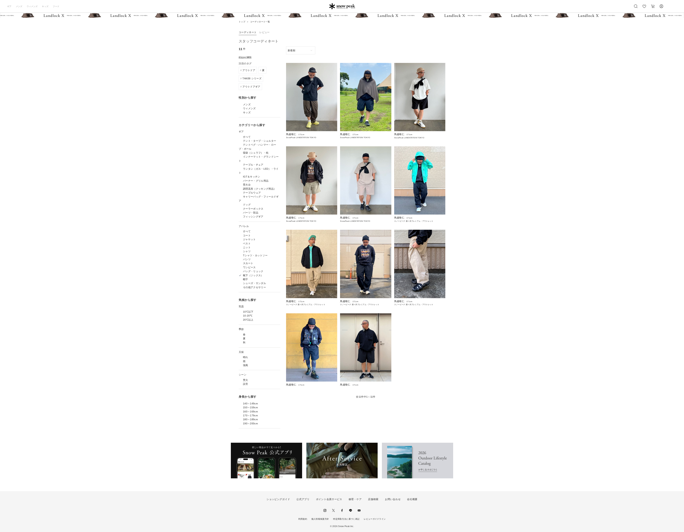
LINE (350, 510)
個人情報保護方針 (320, 519)
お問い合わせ (393, 499)
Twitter (333, 510)
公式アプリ (303, 499)
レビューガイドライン (375, 519)
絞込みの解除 (245, 57)
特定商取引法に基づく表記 (346, 519)
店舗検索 (373, 499)
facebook (342, 510)
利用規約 (302, 519)
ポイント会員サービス (329, 499)
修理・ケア (355, 499)
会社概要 (412, 499)
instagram (325, 510)
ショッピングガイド (278, 499)
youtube (359, 510)
